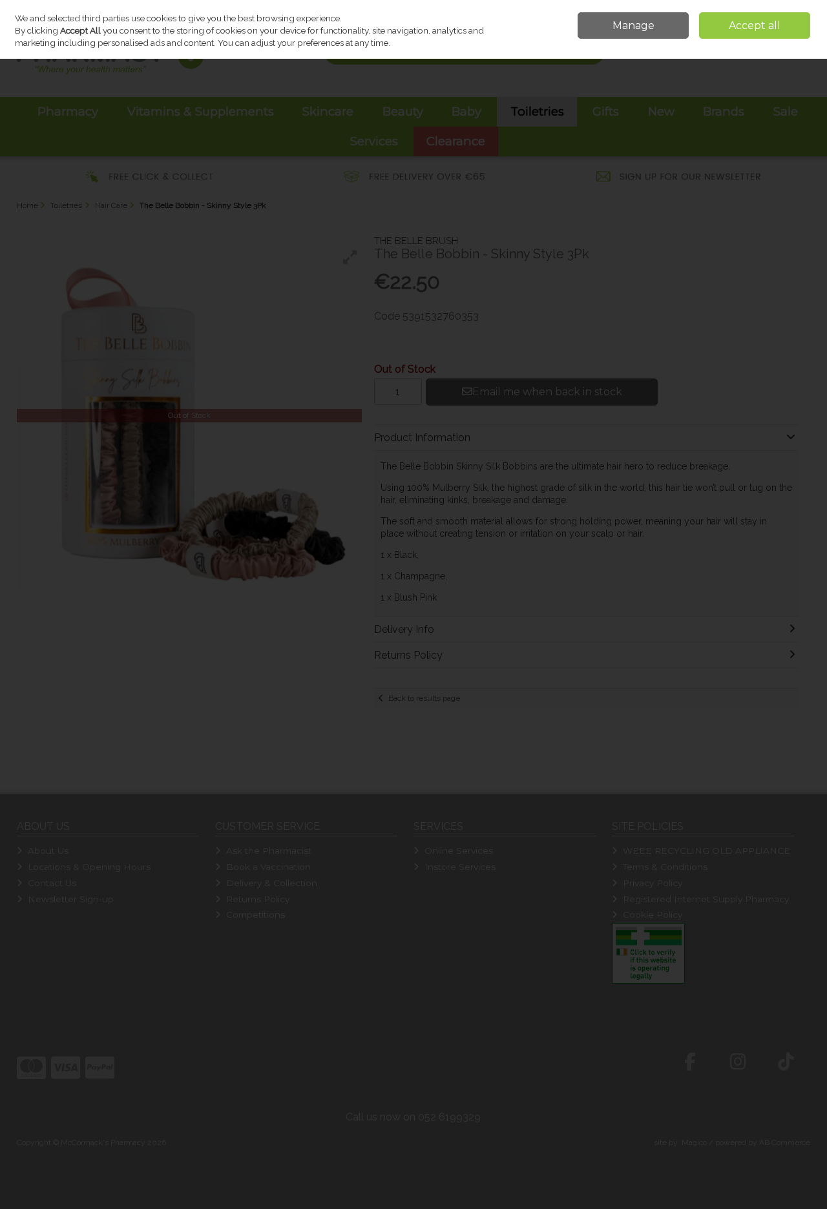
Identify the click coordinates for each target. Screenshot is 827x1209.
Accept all (754, 25)
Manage (633, 25)
